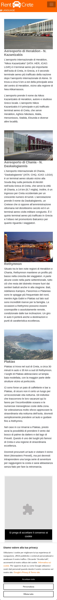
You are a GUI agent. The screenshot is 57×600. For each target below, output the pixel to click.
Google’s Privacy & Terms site (27, 572)
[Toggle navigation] (51, 4)
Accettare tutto (28, 579)
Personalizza (28, 587)
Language (8, 10)
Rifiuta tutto (28, 594)
